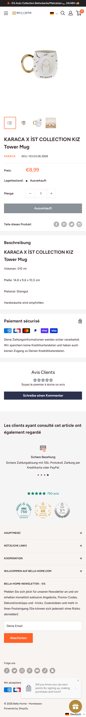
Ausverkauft (43, 208)
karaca (10, 156)
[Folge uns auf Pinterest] (29, 670)
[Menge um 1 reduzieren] (30, 193)
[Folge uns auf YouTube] (37, 670)
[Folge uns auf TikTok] (45, 670)
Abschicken (18, 638)
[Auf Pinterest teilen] (64, 224)
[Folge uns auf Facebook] (7, 670)
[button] (54, 13)
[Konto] (71, 13)
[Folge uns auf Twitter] (14, 670)
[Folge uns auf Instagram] (22, 670)
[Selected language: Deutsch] (54, 13)
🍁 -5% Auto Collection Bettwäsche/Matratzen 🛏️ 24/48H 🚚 (43, 3)
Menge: (9, 193)
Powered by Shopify (16, 708)
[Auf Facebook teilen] (56, 224)
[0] (78, 13)
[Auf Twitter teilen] (71, 224)
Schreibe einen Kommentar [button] (43, 395)
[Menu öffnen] (6, 13)
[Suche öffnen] (63, 13)
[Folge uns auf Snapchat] (52, 670)
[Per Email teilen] (79, 224)
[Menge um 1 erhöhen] (51, 193)
